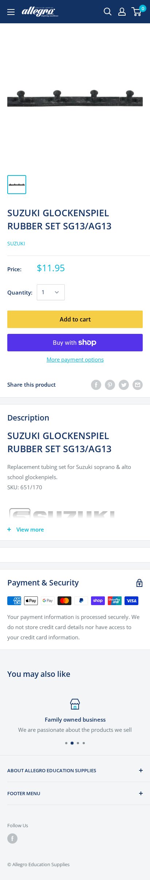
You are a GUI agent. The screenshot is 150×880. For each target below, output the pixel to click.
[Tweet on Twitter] (124, 384)
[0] (136, 11)
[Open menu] (11, 12)
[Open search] (108, 12)
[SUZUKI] (75, 518)
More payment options (75, 359)
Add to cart (75, 319)
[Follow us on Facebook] (12, 838)
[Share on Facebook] (96, 384)
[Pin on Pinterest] (110, 384)
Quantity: (19, 292)
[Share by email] (138, 384)
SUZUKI (16, 243)
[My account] (122, 12)
